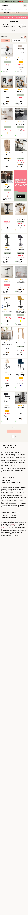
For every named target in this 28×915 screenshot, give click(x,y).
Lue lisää (14, 30)
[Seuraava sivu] (18, 436)
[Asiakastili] (13, 5)
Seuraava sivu (12, 431)
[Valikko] (25, 5)
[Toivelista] (16, 5)
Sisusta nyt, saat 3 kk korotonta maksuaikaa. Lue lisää (14, 17)
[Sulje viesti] (26, 1)
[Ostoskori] (20, 5)
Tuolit (12, 12)
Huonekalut (6, 12)
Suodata (6, 40)
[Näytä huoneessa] (24, 37)
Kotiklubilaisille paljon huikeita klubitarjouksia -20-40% (14, 15)
